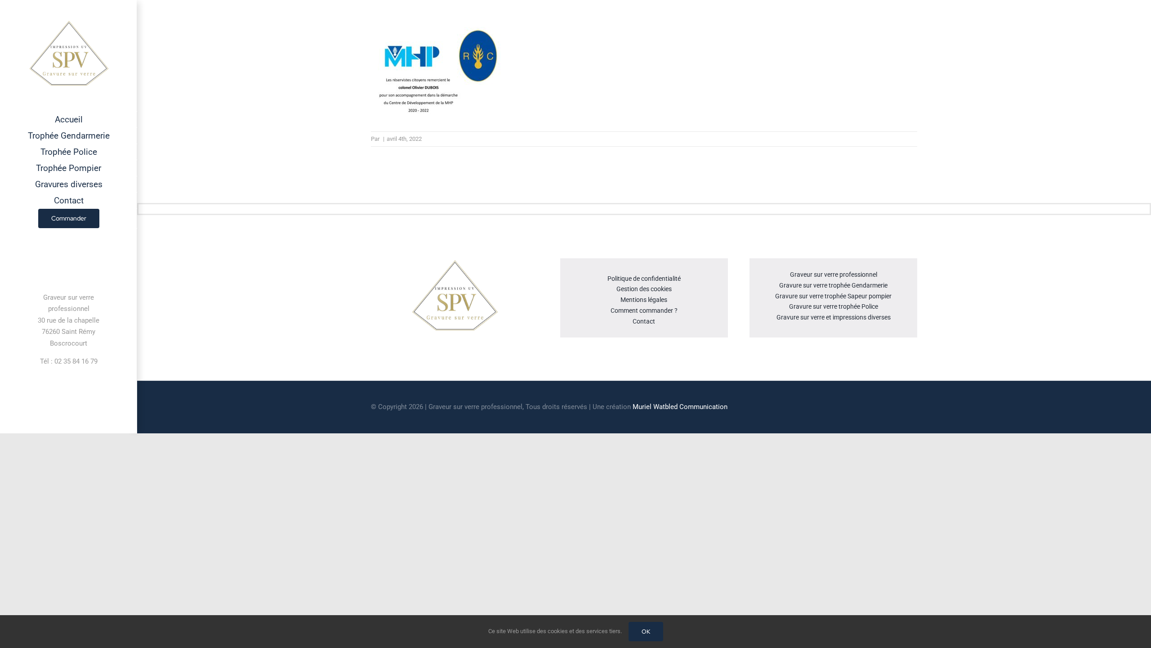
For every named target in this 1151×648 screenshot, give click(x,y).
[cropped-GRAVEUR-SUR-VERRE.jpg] (455, 261)
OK (646, 631)
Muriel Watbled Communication (680, 407)
